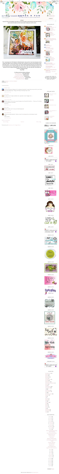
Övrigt (46, 411)
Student (46, 405)
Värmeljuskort (47, 410)
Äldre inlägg (39, 121)
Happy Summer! (51, 445)
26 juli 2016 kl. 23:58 (7, 110)
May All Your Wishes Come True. (52, 447)
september (51, 426)
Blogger (52, 468)
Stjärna (46, 404)
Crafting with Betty (49, 26)
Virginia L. (6, 87)
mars (51, 453)
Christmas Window (52, 435)
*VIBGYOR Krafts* (49, 56)
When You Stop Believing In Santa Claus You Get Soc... (51, 431)
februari (51, 455)
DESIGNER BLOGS (35, 472)
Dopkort (46, 378)
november (51, 423)
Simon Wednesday (18, 73)
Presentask (47, 402)
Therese (5, 94)
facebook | (7, 81)
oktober (51, 425)
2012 (50, 462)
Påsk (46, 403)
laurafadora (47, 44)
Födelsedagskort (48, 386)
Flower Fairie (52, 437)
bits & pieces (48, 47)
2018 (50, 418)
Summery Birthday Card (51, 446)
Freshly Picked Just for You (52, 34)
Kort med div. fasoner (48, 393)
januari (51, 456)
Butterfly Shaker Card (51, 434)
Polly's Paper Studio (49, 63)
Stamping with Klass (49, 32)
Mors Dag (46, 398)
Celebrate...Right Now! (51, 442)
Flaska (46, 385)
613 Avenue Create (19, 74)
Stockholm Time (51, 15)
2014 (50, 459)
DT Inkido (46, 380)
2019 (50, 416)
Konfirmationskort (48, 391)
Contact (35, 29)
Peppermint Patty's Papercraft (51, 38)
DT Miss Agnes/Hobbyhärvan (49, 382)
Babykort (46, 374)
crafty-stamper (7, 99)
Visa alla (56, 73)
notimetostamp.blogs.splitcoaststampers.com (51, 70)
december (51, 422)
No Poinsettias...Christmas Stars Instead (52, 440)
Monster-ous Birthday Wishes (51, 438)
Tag (45, 408)
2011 (50, 464)
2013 (50, 461)
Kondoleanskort (47, 390)
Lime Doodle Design (49, 66)
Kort (7, 82)
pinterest (15, 81)
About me (26, 29)
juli (51, 429)
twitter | (11, 81)
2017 (50, 419)
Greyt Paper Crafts (49, 50)
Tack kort (46, 407)
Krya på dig (47, 395)
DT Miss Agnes (47, 381)
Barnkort (46, 375)
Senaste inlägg (5, 121)
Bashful (5, 107)
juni (51, 449)
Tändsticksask (47, 409)
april (51, 452)
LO (45, 397)
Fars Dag (46, 384)
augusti (51, 427)
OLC (46, 401)
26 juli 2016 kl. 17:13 (7, 97)
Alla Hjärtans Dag (48, 373)
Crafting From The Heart (18, 76)
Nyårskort (46, 399)
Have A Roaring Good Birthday (52, 433)
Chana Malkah (7, 112)
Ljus (46, 396)
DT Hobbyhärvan (48, 379)
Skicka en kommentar (6, 120)
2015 (50, 458)
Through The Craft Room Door (19, 77)
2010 (50, 465)
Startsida (22, 121)
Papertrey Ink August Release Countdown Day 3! (53, 29)
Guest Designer (47, 387)
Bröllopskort (47, 376)
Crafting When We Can (20, 78)
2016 (50, 420)
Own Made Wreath (52, 443)
